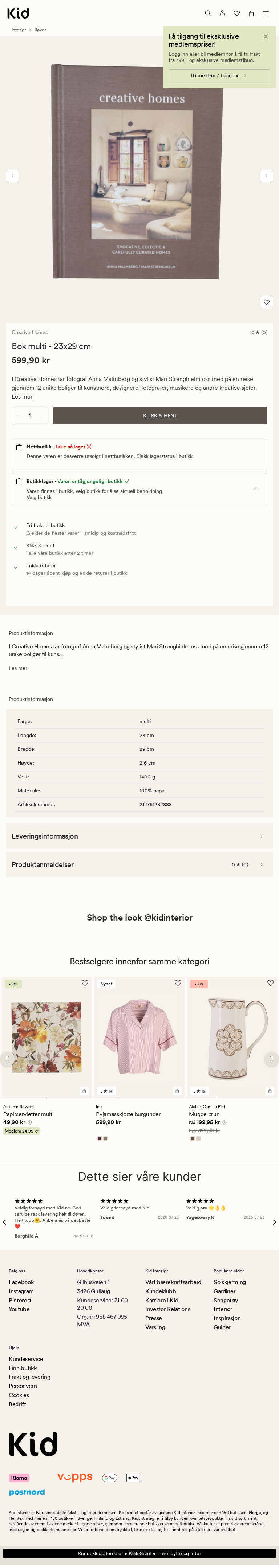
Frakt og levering (29, 1376)
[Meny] (266, 13)
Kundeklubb (160, 1291)
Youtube (19, 1309)
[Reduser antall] (18, 415)
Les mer (22, 396)
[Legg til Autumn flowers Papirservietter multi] (84, 1091)
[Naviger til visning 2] (69, 1098)
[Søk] (208, 13)
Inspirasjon (227, 1318)
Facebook (21, 1282)
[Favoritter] (237, 13)
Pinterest (20, 1300)
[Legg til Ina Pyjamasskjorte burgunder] (177, 1091)
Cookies (19, 1395)
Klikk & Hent (160, 416)
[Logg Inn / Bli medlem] (222, 13)
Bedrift (17, 1404)
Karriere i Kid (161, 1300)
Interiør (19, 29)
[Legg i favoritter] (266, 302)
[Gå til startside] (18, 13)
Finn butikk (22, 1368)
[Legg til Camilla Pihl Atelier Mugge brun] (270, 1091)
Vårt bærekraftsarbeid (173, 1282)
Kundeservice (26, 1359)
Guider (222, 1327)
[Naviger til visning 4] (173, 1098)
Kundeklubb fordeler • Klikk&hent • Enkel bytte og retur (139, 1553)
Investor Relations (167, 1309)
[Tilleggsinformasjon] (28, 1124)
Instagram (21, 1291)
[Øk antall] (41, 415)
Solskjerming (230, 1282)
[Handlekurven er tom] (251, 13)
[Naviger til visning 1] (24, 1098)
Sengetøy (226, 1300)
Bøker (40, 29)
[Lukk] (266, 36)
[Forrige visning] (12, 175)
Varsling (155, 1327)
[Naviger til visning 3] (151, 1098)
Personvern (23, 1385)
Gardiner (224, 1291)
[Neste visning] (266, 175)
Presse (153, 1318)
